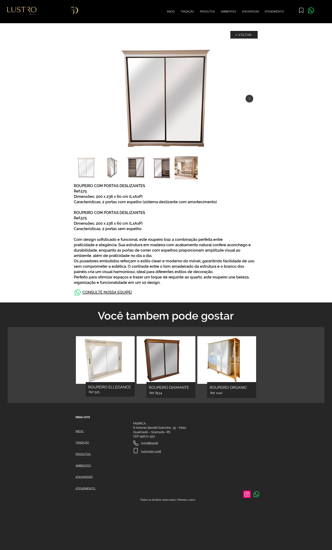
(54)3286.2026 (149, 442)
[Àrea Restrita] (301, 10)
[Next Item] (249, 98)
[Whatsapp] (311, 10)
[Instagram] (247, 494)
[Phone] (135, 443)
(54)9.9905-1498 (151, 451)
